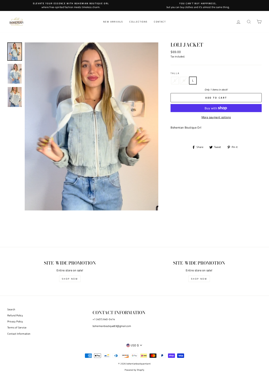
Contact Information (19, 334)
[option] (70, 5)
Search (11, 309)
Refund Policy (15, 315)
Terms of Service (16, 327)
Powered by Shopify (134, 370)
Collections (138, 21)
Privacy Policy (15, 321)
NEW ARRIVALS (113, 21)
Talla (175, 73)
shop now (70, 279)
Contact (160, 21)
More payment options (216, 117)
